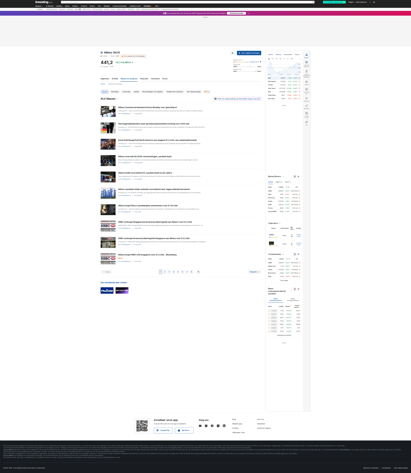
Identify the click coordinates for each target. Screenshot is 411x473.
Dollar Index (272, 95)
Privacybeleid (386, 468)
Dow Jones (271, 88)
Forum (165, 79)
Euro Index (271, 98)
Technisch (155, 79)
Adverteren (261, 424)
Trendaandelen (274, 254)
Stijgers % (279, 182)
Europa (113, 9)
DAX (269, 92)
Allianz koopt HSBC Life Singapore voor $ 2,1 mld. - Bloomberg (147, 255)
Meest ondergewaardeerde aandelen (277, 291)
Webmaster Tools (238, 432)
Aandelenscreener (135, 6)
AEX (269, 78)
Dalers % (288, 182)
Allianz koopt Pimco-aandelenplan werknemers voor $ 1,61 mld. (148, 205)
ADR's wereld (86, 9)
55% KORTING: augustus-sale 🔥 (334, 2)
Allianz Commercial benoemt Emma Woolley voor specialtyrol (147, 107)
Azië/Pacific (131, 9)
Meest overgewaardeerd (293, 299)
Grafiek (115, 79)
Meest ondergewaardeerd (275, 299)
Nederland (62, 9)
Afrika (138, 9)
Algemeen (105, 79)
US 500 (270, 85)
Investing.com (126, 113)
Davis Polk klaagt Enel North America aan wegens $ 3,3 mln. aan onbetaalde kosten (157, 140)
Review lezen (298, 235)
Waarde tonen (254, 62)
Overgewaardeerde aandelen (170, 9)
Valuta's (270, 54)
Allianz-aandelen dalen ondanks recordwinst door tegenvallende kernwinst (154, 189)
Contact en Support (264, 428)
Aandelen (40, 9)
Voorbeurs (70, 9)
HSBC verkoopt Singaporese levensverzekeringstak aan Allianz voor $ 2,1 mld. (155, 222)
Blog (234, 419)
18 (198, 272)
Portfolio (235, 428)
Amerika (106, 9)
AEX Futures (272, 81)
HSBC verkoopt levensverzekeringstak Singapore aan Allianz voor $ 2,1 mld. (154, 238)
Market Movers (274, 176)
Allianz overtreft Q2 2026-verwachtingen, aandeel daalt (144, 156)
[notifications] (370, 2)
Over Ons (260, 419)
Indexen (278, 54)
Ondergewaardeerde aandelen (150, 9)
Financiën (144, 79)
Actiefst (270, 182)
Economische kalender (120, 6)
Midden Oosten (121, 9)
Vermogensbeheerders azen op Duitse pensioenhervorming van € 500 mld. (154, 124)
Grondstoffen (288, 54)
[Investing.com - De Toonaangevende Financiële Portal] (44, 2)
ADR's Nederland (97, 9)
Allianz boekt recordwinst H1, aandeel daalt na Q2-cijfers (145, 173)
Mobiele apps (237, 424)
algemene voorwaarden (370, 468)
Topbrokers (273, 223)
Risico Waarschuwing (400, 468)
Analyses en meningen (115, 84)
